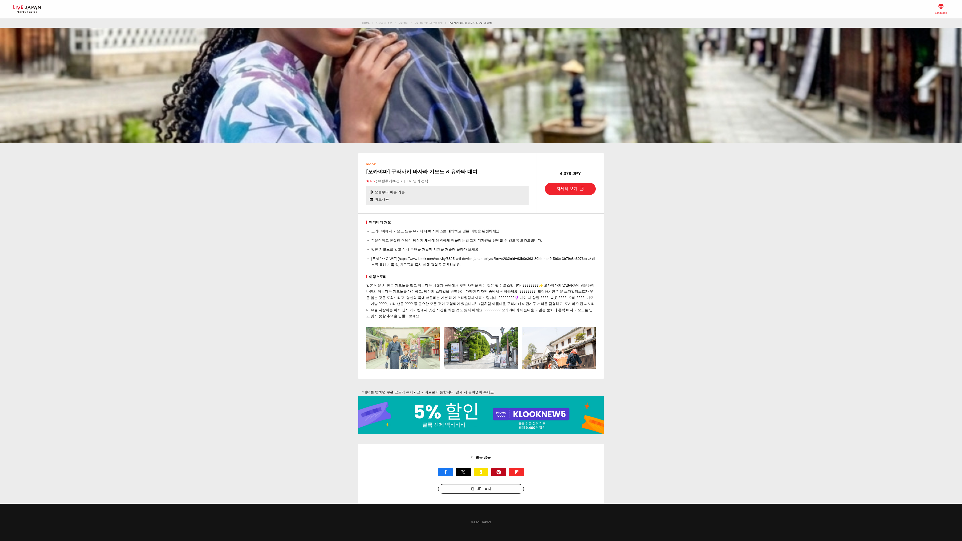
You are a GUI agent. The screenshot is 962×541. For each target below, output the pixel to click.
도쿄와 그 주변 (384, 23)
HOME (366, 23)
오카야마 (403, 23)
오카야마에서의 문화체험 (428, 23)
